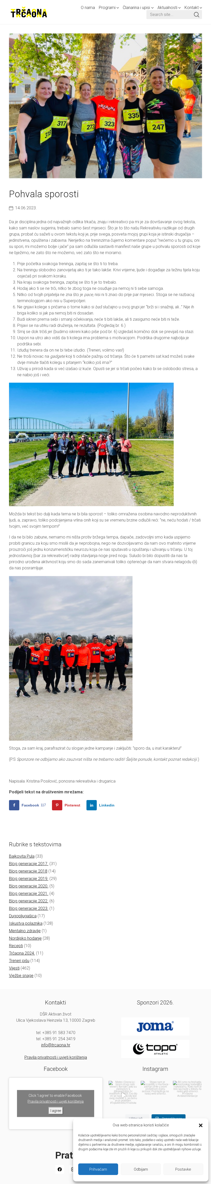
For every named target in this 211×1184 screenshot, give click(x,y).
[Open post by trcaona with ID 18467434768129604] (123, 1095)
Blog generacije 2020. (28, 886)
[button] (200, 1125)
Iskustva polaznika (25, 923)
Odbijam (141, 1169)
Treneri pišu (19, 960)
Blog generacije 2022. (28, 901)
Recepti (16, 945)
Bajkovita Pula (21, 856)
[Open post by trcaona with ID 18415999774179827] (155, 1095)
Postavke (183, 1169)
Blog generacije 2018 (28, 871)
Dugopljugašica (23, 915)
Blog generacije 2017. (28, 863)
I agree (55, 1110)
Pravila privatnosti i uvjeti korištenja (55, 1057)
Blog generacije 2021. (28, 893)
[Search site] (196, 14)
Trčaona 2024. (22, 953)
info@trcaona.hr (55, 1045)
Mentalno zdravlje (25, 930)
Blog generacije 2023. (28, 908)
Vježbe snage (21, 975)
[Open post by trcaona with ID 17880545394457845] (187, 1095)
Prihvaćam (98, 1169)
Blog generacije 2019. (28, 878)
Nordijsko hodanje (25, 938)
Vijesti (14, 968)
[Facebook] (59, 1169)
